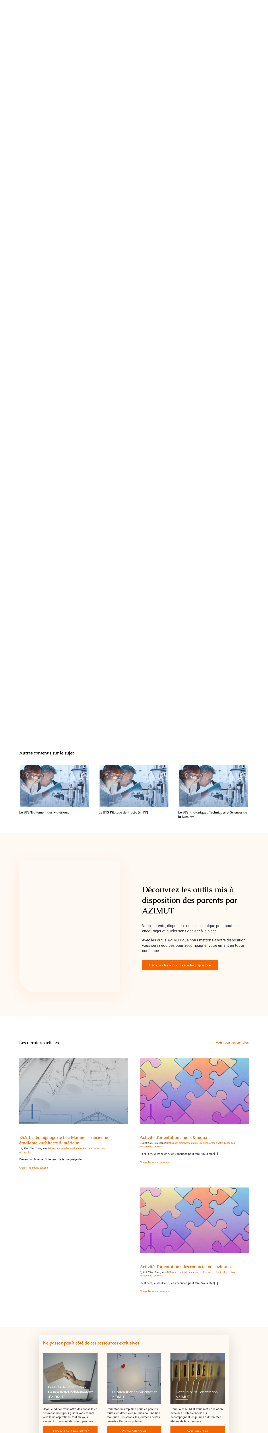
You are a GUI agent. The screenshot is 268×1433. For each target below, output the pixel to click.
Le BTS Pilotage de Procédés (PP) (134, 786)
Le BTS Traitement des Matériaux (55, 786)
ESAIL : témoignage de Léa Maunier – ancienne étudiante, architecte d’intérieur (74, 1086)
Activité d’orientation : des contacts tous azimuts (194, 1217)
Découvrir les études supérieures (65, 1148)
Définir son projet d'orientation (182, 1143)
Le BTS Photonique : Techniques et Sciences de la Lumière (213, 786)
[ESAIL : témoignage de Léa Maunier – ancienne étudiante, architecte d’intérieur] (73, 1091)
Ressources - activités (151, 1146)
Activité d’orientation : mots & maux (194, 1088)
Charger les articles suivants (33, 1167)
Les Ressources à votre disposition (217, 1143)
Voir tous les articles (232, 1042)
